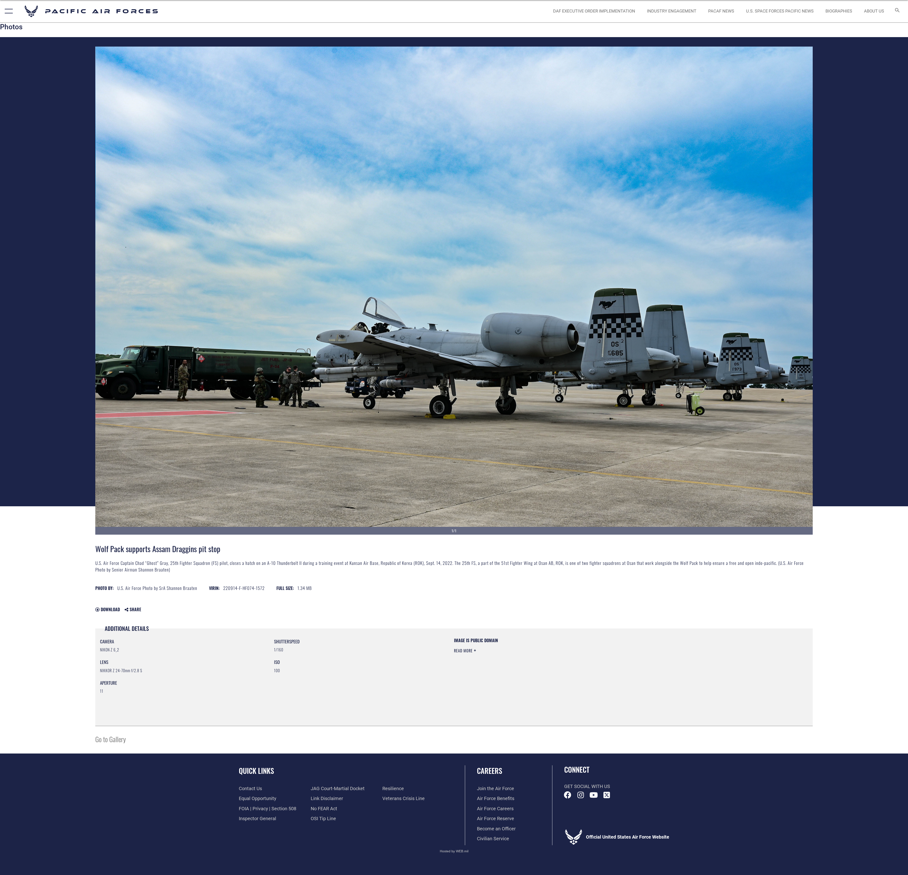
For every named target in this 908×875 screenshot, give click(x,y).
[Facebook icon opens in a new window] (567, 795)
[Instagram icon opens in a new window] (580, 795)
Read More (464, 651)
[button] (7, 11)
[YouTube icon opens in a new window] (593, 795)
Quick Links (256, 770)
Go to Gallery (110, 739)
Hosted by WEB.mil (454, 851)
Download (110, 609)
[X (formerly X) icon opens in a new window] (606, 795)
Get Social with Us (587, 786)
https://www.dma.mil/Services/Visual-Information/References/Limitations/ (604, 667)
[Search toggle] (896, 11)
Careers (489, 770)
